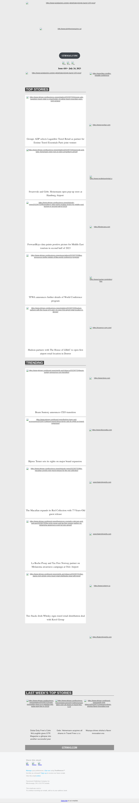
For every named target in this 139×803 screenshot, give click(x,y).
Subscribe (64, 801)
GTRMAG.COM (69, 55)
